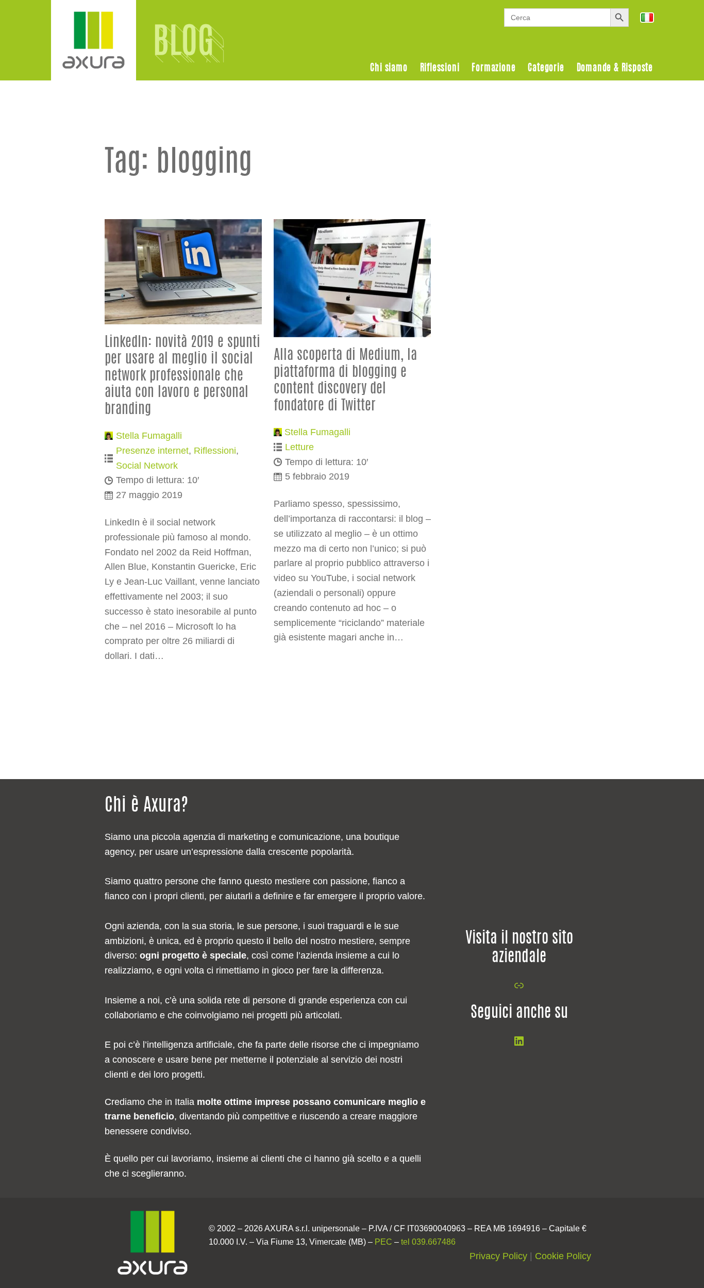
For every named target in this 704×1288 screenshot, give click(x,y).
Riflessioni (215, 450)
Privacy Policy (498, 1256)
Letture (299, 447)
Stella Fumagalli (149, 436)
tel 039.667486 (428, 1241)
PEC (383, 1241)
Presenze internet (152, 450)
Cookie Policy (563, 1256)
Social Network (147, 465)
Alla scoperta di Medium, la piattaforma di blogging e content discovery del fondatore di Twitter (345, 380)
